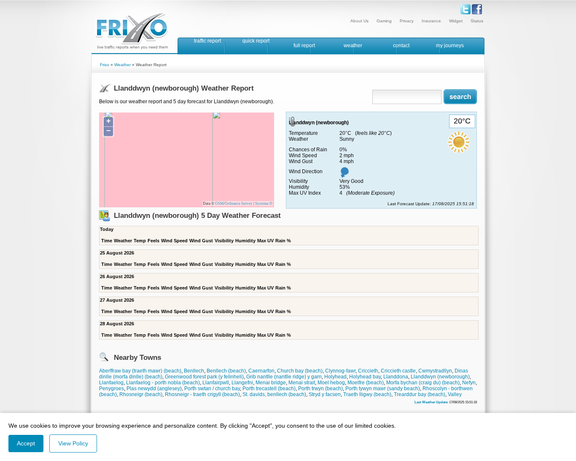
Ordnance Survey (239, 203)
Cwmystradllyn (435, 371)
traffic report (207, 41)
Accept (26, 443)
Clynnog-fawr (340, 371)
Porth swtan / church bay (212, 388)
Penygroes (111, 388)
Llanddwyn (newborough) (440, 377)
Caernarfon (261, 371)
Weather (122, 64)
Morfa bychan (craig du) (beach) (423, 383)
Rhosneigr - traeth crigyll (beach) (202, 394)
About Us (359, 21)
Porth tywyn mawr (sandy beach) (382, 388)
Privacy (407, 21)
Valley (455, 394)
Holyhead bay (365, 377)
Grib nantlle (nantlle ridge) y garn (284, 377)
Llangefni (242, 383)
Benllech (194, 371)
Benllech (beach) (226, 371)
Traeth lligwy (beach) (367, 394)
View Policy (73, 443)
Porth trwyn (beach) (320, 388)
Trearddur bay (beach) (419, 394)
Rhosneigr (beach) (140, 394)
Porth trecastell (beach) (269, 388)
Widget (456, 21)
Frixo (104, 64)
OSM (219, 203)
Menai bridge (271, 383)
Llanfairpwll (215, 383)
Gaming (384, 21)
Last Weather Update (431, 402)
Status (477, 21)
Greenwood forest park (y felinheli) (204, 377)
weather (353, 45)
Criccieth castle (398, 371)
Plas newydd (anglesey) (154, 388)
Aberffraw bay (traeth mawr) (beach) (140, 371)
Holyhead (335, 377)
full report (304, 45)
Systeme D (263, 203)
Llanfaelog (111, 383)
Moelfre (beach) (365, 383)
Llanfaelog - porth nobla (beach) (163, 383)
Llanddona (395, 377)
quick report (255, 41)
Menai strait (301, 383)
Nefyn (469, 383)
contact (401, 45)
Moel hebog (331, 383)
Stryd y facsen (325, 394)
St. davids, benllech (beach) (274, 394)
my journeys (450, 45)
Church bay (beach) (300, 371)
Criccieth (368, 371)
